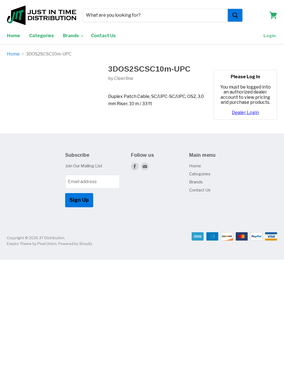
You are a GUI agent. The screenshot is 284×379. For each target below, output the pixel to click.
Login (269, 35)
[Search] (235, 15)
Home (13, 35)
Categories (41, 35)
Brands (71, 35)
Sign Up (79, 200)
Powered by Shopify (75, 243)
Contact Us (103, 35)
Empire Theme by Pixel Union (32, 243)
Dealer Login (245, 112)
